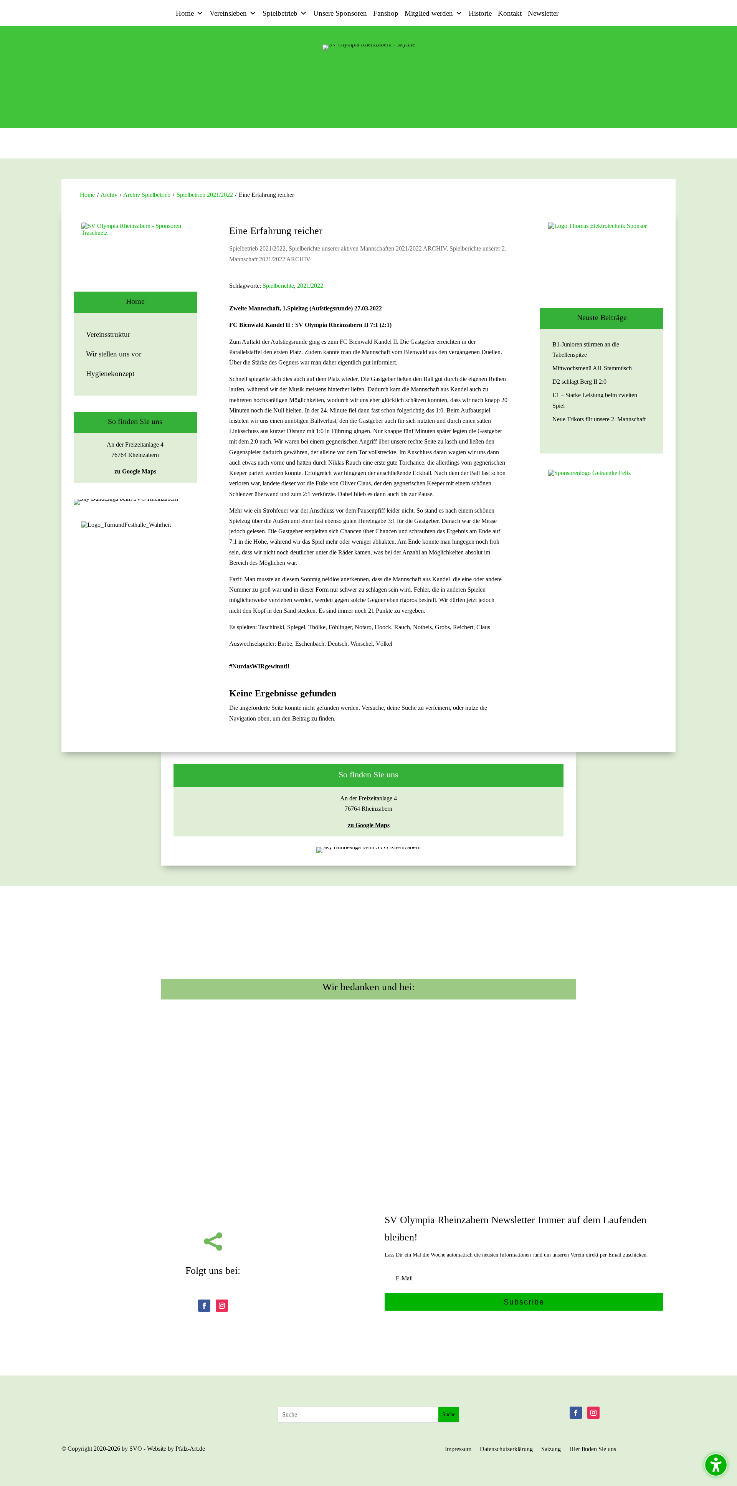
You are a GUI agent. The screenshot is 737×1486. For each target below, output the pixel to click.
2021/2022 (310, 285)
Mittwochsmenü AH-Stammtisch (592, 368)
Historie (480, 13)
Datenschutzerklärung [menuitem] (506, 1449)
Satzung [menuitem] (551, 1449)
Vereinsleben (228, 13)
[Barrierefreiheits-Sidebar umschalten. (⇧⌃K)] (715, 1464)
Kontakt (510, 13)
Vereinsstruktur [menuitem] (108, 334)
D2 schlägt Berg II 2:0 (579, 381)
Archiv (109, 194)
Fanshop (385, 13)
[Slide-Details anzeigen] (135, 257)
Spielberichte (278, 285)
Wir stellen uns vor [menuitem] (113, 354)
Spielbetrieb (280, 13)
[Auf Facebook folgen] (204, 1306)
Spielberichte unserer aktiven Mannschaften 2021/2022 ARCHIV (367, 248)
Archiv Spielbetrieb (146, 194)
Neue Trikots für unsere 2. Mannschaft (599, 419)
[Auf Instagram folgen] (222, 1306)
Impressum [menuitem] (458, 1449)
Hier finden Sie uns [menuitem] (592, 1449)
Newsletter (543, 13)
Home (185, 13)
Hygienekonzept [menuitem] (110, 373)
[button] (524, 1302)
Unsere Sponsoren (340, 13)
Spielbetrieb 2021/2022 (205, 194)
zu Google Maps (135, 471)
